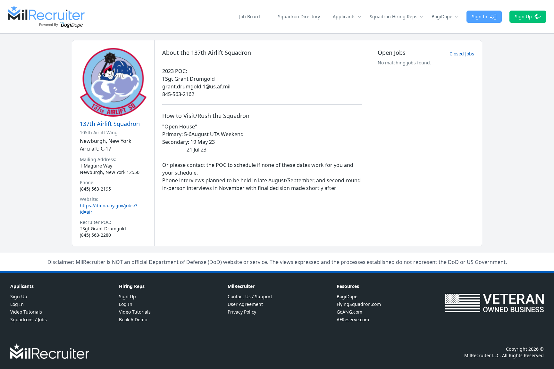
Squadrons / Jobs (28, 319)
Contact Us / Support (250, 296)
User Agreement (245, 304)
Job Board (249, 16)
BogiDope (347, 296)
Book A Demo (133, 319)
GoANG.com (349, 312)
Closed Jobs (461, 54)
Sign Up (523, 16)
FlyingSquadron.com (359, 304)
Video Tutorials (26, 312)
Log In (17, 304)
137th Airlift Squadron (110, 123)
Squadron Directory (299, 16)
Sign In (479, 16)
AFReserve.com (353, 319)
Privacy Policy (242, 312)
